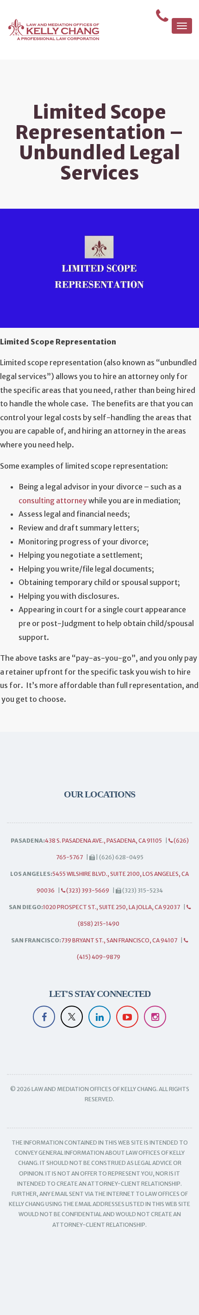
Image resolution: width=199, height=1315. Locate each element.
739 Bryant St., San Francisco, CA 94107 (119, 940)
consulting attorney (53, 500)
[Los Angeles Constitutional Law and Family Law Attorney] (50, 30)
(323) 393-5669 (87, 890)
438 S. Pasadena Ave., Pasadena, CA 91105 (103, 840)
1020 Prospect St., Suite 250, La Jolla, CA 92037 (111, 907)
